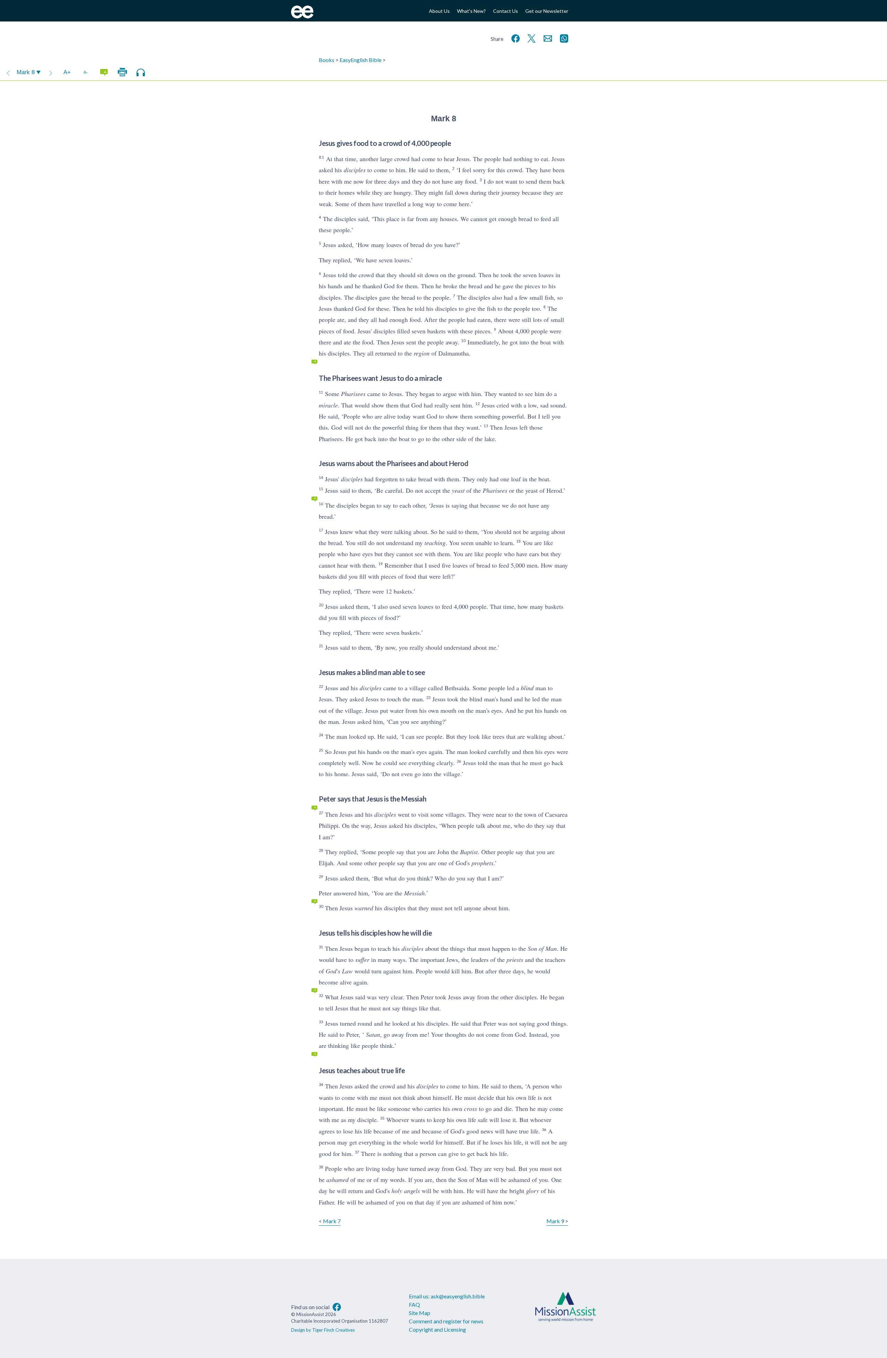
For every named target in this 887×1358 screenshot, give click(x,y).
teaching (435, 542)
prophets (482, 863)
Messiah (414, 893)
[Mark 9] (50, 72)
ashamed (337, 1179)
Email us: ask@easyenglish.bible (447, 1296)
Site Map (419, 1312)
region (422, 353)
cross (470, 1108)
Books (326, 59)
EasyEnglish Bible (360, 59)
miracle (328, 405)
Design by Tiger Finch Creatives (323, 1330)
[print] (122, 72)
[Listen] (140, 72)
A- (86, 72)
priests (515, 959)
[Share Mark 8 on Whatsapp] (562, 37)
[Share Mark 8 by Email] (546, 37)
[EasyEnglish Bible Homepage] (302, 16)
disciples (355, 170)
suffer (362, 959)
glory (532, 1190)
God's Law (339, 971)
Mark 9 (555, 1221)
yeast (458, 490)
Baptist (469, 852)
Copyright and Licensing (437, 1329)
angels (412, 1190)
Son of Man (542, 948)
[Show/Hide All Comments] (104, 72)
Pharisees (353, 393)
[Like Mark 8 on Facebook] (514, 37)
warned (363, 908)
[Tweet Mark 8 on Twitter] (530, 37)
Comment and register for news (446, 1321)
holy (397, 1190)
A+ (67, 72)
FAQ (414, 1304)
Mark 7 (332, 1221)
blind (527, 688)
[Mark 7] (8, 72)
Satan (373, 1034)
